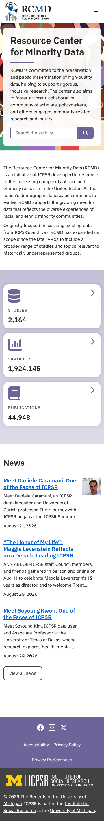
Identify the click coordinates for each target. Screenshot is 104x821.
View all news (22, 673)
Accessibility (36, 745)
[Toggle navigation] (96, 11)
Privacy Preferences (52, 760)
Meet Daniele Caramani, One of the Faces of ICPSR (39, 484)
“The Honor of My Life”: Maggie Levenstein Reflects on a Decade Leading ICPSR (38, 548)
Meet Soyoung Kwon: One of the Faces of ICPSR (39, 614)
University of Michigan (72, 810)
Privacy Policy (67, 745)
